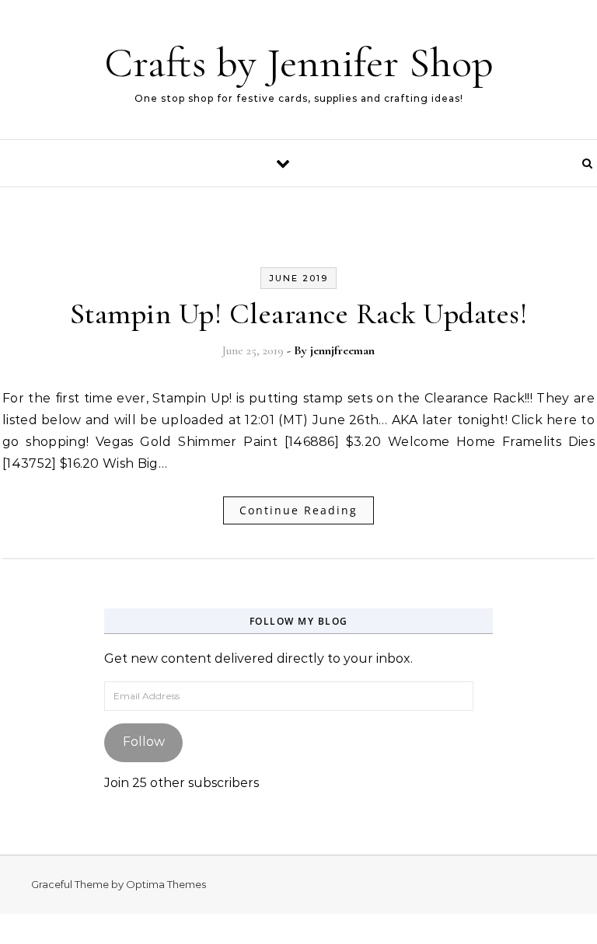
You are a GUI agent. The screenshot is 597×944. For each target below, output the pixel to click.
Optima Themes (166, 884)
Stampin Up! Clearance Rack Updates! (299, 314)
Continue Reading (298, 510)
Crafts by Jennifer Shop (299, 62)
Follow (144, 741)
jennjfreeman (342, 350)
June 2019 (298, 278)
